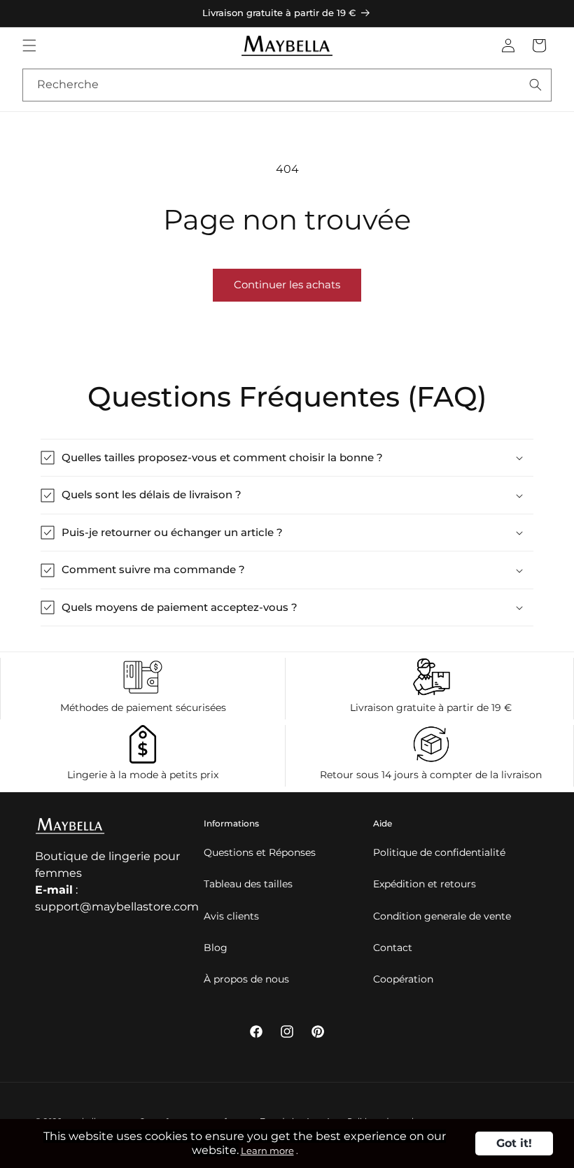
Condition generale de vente (442, 916)
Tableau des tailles (248, 884)
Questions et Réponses (260, 852)
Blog (215, 947)
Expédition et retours (424, 884)
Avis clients (231, 916)
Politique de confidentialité (439, 852)
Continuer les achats (287, 284)
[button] (29, 45)
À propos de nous (246, 979)
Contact (392, 947)
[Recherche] (535, 84)
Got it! (514, 1143)
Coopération (403, 979)
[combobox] (287, 85)
